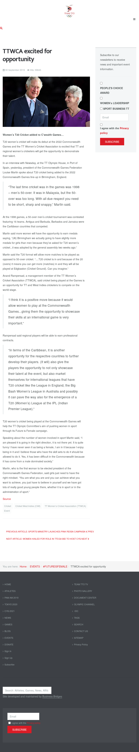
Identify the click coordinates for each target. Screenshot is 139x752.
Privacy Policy (81, 644)
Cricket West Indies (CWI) (28, 505)
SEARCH (78, 624)
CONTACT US (81, 631)
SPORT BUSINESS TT (116, 108)
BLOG (7, 631)
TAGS (77, 617)
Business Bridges (52, 696)
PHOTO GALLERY (83, 590)
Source (7, 499)
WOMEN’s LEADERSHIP (114, 103)
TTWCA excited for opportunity (27, 55)
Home (23, 566)
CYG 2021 (10, 610)
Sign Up (8, 657)
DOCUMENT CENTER (85, 597)
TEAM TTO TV (81, 584)
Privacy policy (33, 722)
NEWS (8, 617)
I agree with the (114, 130)
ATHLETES (10, 590)
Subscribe (112, 141)
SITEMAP (78, 637)
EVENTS (35, 566)
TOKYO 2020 (11, 604)
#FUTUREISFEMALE (55, 566)
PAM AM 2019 (11, 597)
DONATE (9, 644)
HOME (8, 584)
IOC (76, 610)
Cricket (8, 505)
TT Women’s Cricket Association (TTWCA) (65, 505)
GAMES (8, 624)
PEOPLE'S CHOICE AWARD (111, 90)
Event (7, 510)
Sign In (8, 651)
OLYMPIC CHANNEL (84, 604)
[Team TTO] (69, 9)
